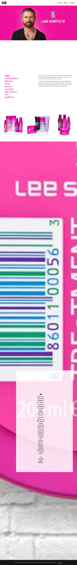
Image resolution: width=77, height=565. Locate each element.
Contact (72, 3)
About (66, 3)
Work (60, 3)
